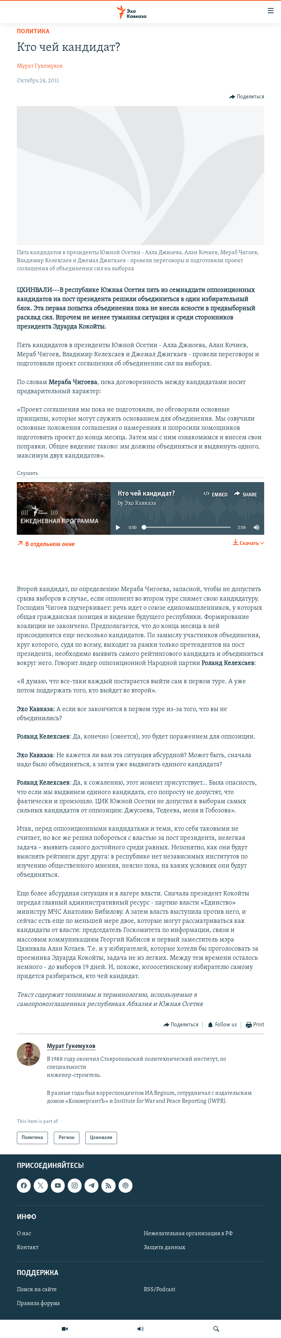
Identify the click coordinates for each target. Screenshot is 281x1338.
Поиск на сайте (37, 1290)
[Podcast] (125, 1185)
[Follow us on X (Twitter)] (41, 1185)
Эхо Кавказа (140, 503)
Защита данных (164, 1248)
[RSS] (108, 1185)
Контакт (27, 1248)
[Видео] (65, 1329)
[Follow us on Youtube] (58, 1185)
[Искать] (216, 1329)
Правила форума (38, 1304)
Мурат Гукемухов (40, 66)
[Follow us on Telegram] (91, 1185)
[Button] (247, 97)
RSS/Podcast (159, 1290)
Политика (33, 32)
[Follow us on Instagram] (75, 1185)
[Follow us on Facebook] (24, 1185)
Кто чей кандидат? (146, 493)
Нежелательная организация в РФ (188, 1234)
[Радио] (140, 1329)
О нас (24, 1234)
